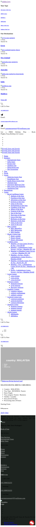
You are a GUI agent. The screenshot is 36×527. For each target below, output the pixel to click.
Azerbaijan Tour (12, 188)
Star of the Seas (16, 213)
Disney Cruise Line (14, 234)
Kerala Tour (11, 163)
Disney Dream (16, 238)
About (3, 451)
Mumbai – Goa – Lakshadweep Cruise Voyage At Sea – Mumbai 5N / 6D (23, 266)
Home (6, 156)
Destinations (8, 190)
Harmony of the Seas (18, 221)
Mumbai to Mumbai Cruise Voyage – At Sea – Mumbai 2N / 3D (23, 252)
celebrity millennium (18, 293)
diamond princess (17, 283)
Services (3, 469)
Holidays (7, 158)
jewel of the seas (16, 224)
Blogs (3, 453)
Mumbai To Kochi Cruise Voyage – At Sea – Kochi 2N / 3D (23, 261)
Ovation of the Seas (17, 211)
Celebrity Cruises (13, 289)
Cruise (6, 192)
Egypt (3, 46)
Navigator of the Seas (18, 215)
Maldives (4, 94)
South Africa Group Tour (15, 181)
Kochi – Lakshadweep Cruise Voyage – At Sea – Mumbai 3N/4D (22, 271)
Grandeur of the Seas (18, 207)
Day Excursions (12, 169)
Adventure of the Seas (18, 200)
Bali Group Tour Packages (16, 186)
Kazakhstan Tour (13, 179)
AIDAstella (15, 314)
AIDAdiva (14, 316)
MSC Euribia (15, 232)
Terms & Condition (10, 524)
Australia (4, 70)
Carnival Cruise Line (14, 297)
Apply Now (4, 413)
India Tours (11, 162)
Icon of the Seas (16, 217)
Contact (3, 457)
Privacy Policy (9, 522)
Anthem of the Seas (17, 196)
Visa (5, 171)
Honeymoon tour (13, 167)
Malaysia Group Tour (14, 177)
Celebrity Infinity (17, 291)
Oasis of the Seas (16, 203)
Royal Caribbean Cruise (15, 194)
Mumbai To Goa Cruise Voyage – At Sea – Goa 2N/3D (22, 244)
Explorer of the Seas (18, 202)
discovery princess (17, 287)
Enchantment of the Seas (19, 205)
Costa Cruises (12, 274)
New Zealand (5, 58)
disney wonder (16, 236)
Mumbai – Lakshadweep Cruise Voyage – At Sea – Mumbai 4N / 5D (23, 248)
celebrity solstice (16, 295)
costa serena (15, 278)
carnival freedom (16, 301)
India (3, 82)
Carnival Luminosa (17, 299)
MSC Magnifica (16, 228)
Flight (6, 173)
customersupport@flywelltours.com (9, 121)
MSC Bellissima (16, 230)
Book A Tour (5, 429)
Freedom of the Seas (18, 198)
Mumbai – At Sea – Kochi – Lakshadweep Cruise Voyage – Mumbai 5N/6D (21, 257)
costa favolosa (15, 280)
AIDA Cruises (12, 312)
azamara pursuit (16, 310)
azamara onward (16, 308)
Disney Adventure (17, 240)
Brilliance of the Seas (18, 219)
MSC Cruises (11, 226)
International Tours (13, 160)
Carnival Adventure (17, 302)
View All (4, 100)
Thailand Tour (12, 183)
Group (6, 175)
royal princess (15, 285)
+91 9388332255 (5, 110)
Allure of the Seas (17, 209)
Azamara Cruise (12, 304)
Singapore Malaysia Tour (16, 184)
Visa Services (5, 437)
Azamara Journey (17, 306)
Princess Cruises (13, 281)
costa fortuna (15, 276)
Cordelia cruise (12, 242)
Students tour (11, 165)
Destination (5, 455)
